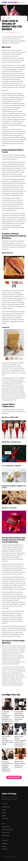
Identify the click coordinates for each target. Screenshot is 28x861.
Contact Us (5, 818)
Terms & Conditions (7, 829)
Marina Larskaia (10, 32)
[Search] (22, 2)
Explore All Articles (14, 777)
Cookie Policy (6, 832)
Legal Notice (5, 835)
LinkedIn (4, 846)
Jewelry (4, 810)
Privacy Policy (6, 826)
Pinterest (4, 849)
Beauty (3, 18)
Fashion (8, 18)
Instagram (4, 843)
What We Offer (6, 807)
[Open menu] (25, 2)
